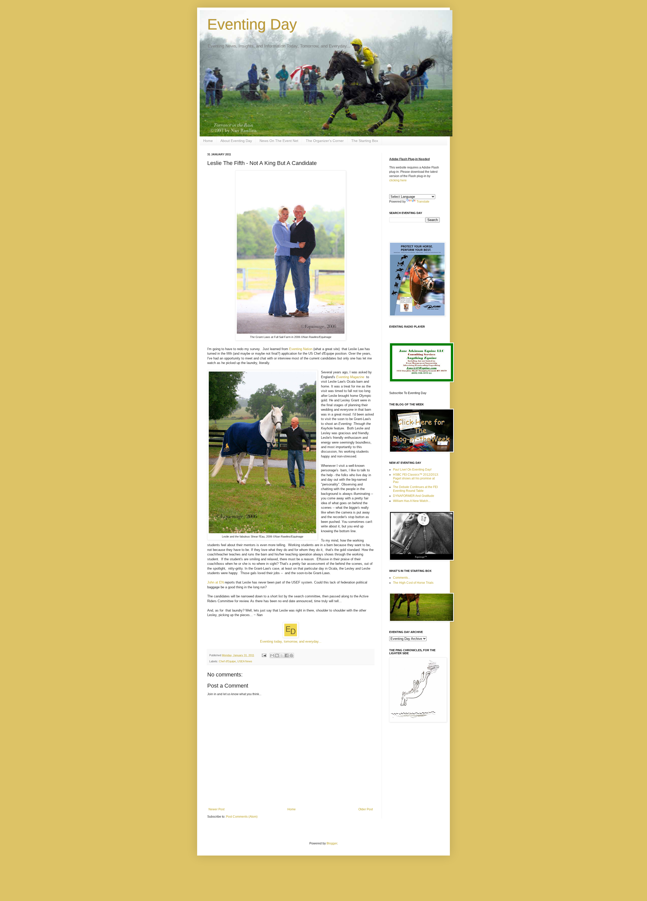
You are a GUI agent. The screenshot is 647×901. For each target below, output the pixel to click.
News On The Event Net (279, 141)
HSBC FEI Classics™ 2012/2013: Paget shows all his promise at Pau (416, 478)
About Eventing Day (236, 141)
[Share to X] (281, 655)
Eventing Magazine (350, 377)
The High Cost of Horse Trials (413, 583)
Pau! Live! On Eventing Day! (412, 469)
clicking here (398, 180)
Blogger (332, 843)
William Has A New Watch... (411, 501)
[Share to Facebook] (286, 655)
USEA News (244, 661)
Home (208, 141)
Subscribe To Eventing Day (407, 393)
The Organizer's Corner (325, 141)
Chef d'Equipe (227, 661)
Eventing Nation (300, 349)
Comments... (401, 577)
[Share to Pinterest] (291, 655)
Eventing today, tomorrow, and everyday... (290, 641)
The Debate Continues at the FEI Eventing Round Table (415, 488)
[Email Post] (264, 655)
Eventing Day (252, 24)
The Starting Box (364, 141)
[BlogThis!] (277, 655)
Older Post (365, 809)
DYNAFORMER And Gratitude (413, 496)
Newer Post (216, 809)
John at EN (215, 582)
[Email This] (272, 655)
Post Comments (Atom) (242, 816)
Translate (423, 201)
